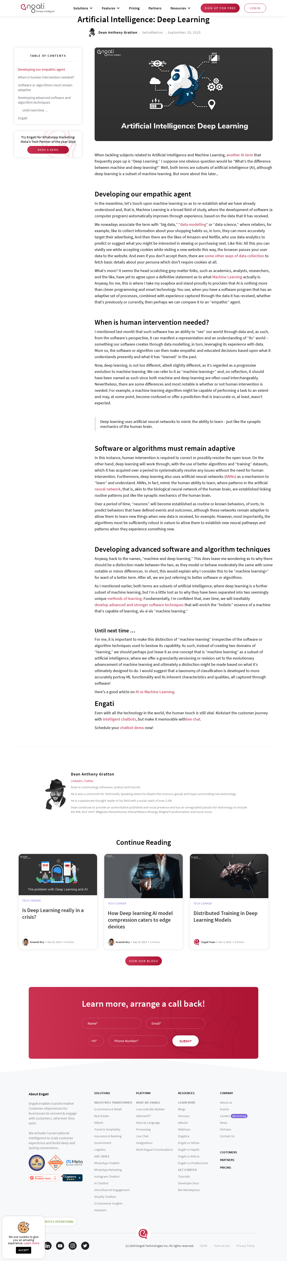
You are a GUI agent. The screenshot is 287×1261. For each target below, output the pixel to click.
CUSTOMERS (228, 1152)
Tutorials (184, 1176)
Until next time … (35, 110)
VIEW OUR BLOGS (143, 961)
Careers (233, 1116)
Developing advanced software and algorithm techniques (44, 100)
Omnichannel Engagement (112, 1190)
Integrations (144, 1143)
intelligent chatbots (119, 719)
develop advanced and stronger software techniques (139, 604)
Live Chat (142, 1136)
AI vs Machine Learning (155, 691)
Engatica (183, 1136)
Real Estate (101, 1116)
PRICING (225, 1167)
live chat (193, 719)
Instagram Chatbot (107, 1176)
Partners (154, 8)
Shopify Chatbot (105, 1197)
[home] (37, 8)
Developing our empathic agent (41, 69)
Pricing (134, 8)
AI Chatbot (101, 1183)
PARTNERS (227, 1159)
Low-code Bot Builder (150, 1109)
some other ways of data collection (234, 255)
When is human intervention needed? (46, 77)
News (223, 1123)
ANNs (230, 476)
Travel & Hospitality (107, 1129)
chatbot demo (132, 727)
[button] (83, 8)
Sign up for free (220, 8)
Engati (22, 118)
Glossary (184, 1116)
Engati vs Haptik (188, 1150)
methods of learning (124, 598)
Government (102, 1143)
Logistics (100, 1150)
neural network (108, 489)
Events (224, 1109)
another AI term (239, 154)
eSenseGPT (143, 1116)
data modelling (193, 224)
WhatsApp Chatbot (107, 1163)
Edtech (98, 1123)
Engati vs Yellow (188, 1143)
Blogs (181, 1109)
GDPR (203, 1246)
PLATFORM (143, 1093)
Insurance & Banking (108, 1136)
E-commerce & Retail (108, 1109)
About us (226, 1102)
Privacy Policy (246, 1246)
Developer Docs (188, 1183)
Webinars (184, 1129)
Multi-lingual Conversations (154, 1150)
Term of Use (222, 1246)
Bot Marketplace (189, 1190)
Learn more (31, 1243)
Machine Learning (227, 276)
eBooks (183, 1123)
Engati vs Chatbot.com (193, 1163)
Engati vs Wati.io (189, 1156)
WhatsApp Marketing (108, 1170)
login (255, 8)
